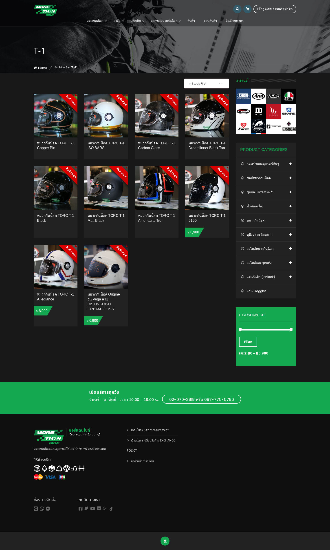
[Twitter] (86, 508)
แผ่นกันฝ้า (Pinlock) (261, 277)
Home (42, 68)
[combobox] (206, 83)
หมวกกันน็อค (255, 220)
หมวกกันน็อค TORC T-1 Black (55, 218)
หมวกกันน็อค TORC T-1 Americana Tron (156, 218)
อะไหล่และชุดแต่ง (259, 263)
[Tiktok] (111, 509)
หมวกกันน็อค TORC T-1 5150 (207, 218)
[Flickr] (99, 508)
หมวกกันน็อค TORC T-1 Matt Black (106, 218)
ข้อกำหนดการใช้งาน (142, 461)
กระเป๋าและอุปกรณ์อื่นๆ (263, 164)
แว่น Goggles (256, 291)
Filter (248, 342)
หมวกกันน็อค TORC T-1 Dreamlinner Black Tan (207, 145)
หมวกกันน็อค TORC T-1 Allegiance (55, 296)
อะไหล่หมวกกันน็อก (260, 248)
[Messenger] (48, 509)
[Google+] (105, 508)
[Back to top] (165, 541)
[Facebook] (81, 509)
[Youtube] (92, 509)
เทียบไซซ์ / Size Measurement (150, 430)
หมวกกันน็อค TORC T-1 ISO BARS (106, 145)
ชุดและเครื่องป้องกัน (261, 192)
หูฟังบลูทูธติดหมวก (259, 234)
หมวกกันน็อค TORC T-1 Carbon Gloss (156, 145)
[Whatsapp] (42, 509)
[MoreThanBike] (45, 10)
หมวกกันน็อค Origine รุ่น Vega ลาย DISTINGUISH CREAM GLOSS (104, 301)
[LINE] (36, 509)
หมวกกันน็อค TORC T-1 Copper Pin (55, 145)
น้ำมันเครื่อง (255, 206)
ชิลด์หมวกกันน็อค (259, 178)
